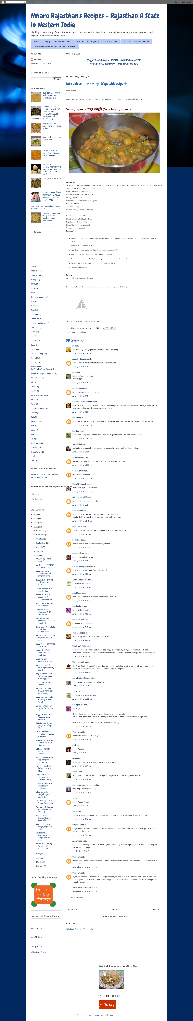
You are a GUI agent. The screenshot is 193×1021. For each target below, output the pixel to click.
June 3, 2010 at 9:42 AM (81, 656)
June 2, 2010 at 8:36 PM (81, 383)
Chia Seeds (35, 314)
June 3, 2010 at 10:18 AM (82, 686)
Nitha (74, 758)
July (38, 551)
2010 (36, 527)
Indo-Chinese (36, 378)
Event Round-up (37, 354)
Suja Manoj (76, 593)
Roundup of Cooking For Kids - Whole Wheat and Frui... (44, 846)
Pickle (33, 404)
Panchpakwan (78, 606)
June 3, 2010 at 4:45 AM (81, 561)
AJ (73, 798)
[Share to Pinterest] (115, 328)
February (40, 866)
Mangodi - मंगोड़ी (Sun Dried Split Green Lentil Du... (44, 652)
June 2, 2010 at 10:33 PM (82, 465)
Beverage (35, 293)
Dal (32, 336)
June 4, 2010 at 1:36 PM (81, 806)
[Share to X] (109, 328)
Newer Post (73, 909)
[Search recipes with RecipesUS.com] (38, 952)
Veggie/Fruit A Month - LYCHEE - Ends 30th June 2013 (114, 60)
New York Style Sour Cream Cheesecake (44, 802)
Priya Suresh (77, 527)
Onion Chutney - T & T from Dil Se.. (44, 590)
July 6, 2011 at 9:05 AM (81, 851)
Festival (34, 358)
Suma (74, 812)
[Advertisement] (61, 969)
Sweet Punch (36, 452)
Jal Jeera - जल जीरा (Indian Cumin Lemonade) (43, 751)
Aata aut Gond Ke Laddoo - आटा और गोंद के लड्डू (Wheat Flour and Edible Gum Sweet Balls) (52, 169)
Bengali (34, 288)
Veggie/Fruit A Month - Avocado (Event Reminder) (45, 717)
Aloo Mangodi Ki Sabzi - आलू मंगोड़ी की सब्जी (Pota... (45, 637)
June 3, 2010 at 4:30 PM (81, 740)
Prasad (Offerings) (38, 408)
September (40, 543)
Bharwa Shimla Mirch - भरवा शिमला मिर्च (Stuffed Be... (45, 760)
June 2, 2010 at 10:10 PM (82, 452)
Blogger (113, 1015)
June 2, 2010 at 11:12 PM (82, 492)
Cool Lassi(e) (77, 633)
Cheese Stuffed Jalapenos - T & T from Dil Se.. (43, 612)
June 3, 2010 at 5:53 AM (81, 574)
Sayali (74, 692)
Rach (74, 745)
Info (32, 382)
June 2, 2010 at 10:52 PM (82, 478)
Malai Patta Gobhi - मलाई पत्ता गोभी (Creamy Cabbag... (44, 777)
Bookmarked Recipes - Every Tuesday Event (97, 42)
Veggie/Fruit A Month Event (58, 42)
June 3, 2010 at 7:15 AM (81, 627)
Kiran (74, 372)
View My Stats (36, 937)
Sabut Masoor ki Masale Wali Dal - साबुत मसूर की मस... (44, 573)
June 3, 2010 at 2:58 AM (81, 548)
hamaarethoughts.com (81, 567)
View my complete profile (41, 64)
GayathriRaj (77, 444)
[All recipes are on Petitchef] (107, 1008)
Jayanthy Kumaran (79, 359)
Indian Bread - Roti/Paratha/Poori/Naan (41, 368)
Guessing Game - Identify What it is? (44, 660)
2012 (36, 519)
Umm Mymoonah (79, 484)
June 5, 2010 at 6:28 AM (81, 819)
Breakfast (35, 306)
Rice (32, 426)
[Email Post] (97, 328)
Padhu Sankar (78, 471)
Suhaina (75, 418)
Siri (128, 286)
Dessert (34, 341)
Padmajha (76, 540)
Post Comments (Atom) (119, 916)
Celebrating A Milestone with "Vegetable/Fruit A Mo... (44, 836)
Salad (33, 430)
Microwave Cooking (39, 395)
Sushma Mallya (78, 458)
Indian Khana (77, 389)
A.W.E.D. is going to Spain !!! (43, 560)
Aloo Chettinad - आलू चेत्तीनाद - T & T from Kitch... (45, 768)
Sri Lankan (35, 448)
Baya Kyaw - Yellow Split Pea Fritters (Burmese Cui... (45, 629)
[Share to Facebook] (112, 328)
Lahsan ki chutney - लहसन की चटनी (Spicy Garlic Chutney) (51, 153)
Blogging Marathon (39, 297)
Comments (38, 499)
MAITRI (33, 391)
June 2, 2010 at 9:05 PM (81, 396)
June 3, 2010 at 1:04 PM (81, 726)
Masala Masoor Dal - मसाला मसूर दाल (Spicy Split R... (45, 667)
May (38, 854)
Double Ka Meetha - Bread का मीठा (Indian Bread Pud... (45, 734)
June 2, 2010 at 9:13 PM (81, 412)
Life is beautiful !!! (79, 497)
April (38, 858)
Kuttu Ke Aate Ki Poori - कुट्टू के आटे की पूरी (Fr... (45, 725)
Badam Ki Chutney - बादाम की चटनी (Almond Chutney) (44, 597)
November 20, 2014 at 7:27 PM (84, 892)
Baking (33, 280)
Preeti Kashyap (78, 553)
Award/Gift (35, 275)
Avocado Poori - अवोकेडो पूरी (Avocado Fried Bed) (45, 620)
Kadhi (33, 387)
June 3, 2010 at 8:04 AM (81, 640)
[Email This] (104, 328)
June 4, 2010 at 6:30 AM (81, 766)
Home (36, 42)
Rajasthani (82, 332)
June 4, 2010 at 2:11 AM (81, 753)
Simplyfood (77, 825)
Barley (33, 284)
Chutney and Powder (39, 323)
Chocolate (35, 319)
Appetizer (34, 271)
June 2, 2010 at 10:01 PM (82, 425)
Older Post (155, 909)
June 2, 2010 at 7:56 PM (81, 353)
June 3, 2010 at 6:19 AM (81, 601)
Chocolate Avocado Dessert (44, 683)
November (40, 535)
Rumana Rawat (78, 620)
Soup (33, 439)
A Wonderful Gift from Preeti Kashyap (45, 604)
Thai (32, 461)
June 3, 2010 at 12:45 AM (82, 521)
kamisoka (95, 1015)
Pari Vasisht (77, 511)
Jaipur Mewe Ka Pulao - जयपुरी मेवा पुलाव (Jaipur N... (45, 794)
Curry (74, 332)
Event (33, 349)
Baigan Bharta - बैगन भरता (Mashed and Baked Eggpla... (44, 676)
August (39, 547)
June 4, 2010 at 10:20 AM (82, 793)
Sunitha (75, 772)
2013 (36, 515)
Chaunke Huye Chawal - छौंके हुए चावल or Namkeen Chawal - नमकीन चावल (52, 217)
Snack (33, 435)
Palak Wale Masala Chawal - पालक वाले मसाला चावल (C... (44, 691)
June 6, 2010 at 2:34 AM (81, 835)
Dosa (33, 345)
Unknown (76, 732)
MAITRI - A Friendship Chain (136, 42)
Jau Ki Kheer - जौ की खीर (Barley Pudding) (45, 566)
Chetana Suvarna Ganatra (82, 402)
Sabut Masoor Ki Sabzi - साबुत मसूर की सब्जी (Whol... (45, 699)
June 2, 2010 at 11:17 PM (82, 505)
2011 (36, 523)
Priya (114, 286)
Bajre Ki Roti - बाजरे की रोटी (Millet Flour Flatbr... (44, 582)
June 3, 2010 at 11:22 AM (82, 699)
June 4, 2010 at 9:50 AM (81, 779)
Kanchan (75, 431)
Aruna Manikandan (80, 580)
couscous (34, 328)
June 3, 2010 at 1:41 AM (81, 534)
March (39, 862)
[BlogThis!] (107, 328)
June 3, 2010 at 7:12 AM (81, 614)
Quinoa (34, 413)
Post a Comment (76, 897)
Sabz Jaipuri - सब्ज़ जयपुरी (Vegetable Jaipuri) (44, 826)
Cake (33, 310)
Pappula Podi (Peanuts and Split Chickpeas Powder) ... (45, 809)
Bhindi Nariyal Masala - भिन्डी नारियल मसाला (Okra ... (45, 742)
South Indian (36, 443)
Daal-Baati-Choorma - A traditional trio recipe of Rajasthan (52, 126)
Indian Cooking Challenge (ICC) (43, 374)
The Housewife (78, 662)
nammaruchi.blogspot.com (83, 785)
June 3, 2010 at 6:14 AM (81, 587)
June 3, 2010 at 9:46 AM (81, 673)
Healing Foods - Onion (90, 286)
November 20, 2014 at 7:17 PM (84, 867)
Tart (32, 456)
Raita (33, 417)
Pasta (33, 400)
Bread (33, 301)
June (38, 556)
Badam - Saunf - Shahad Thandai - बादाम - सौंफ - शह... (44, 818)
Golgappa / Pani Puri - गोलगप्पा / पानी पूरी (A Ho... (44, 708)
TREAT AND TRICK (79, 646)
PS (73, 346)
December (40, 531)
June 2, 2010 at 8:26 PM (81, 367)
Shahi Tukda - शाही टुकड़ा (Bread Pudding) (45, 645)
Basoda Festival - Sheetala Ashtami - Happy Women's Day (45, 207)
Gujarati (34, 362)
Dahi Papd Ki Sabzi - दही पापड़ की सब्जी (52, 138)
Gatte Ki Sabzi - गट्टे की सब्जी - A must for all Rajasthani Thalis (51, 95)
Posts (36, 494)
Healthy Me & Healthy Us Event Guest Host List (55, 46)
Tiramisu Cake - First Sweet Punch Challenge (44, 786)
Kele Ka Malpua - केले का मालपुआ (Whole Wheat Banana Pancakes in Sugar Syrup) (52, 196)
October (39, 539)
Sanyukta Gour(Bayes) (81, 678)
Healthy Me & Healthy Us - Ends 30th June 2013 (114, 63)
